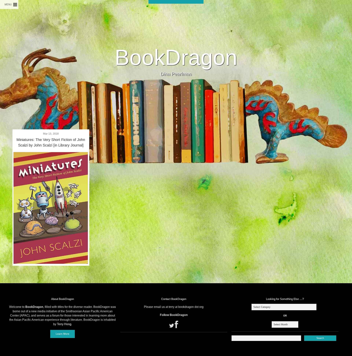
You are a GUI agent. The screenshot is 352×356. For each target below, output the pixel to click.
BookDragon (176, 57)
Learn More (62, 333)
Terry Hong (64, 324)
